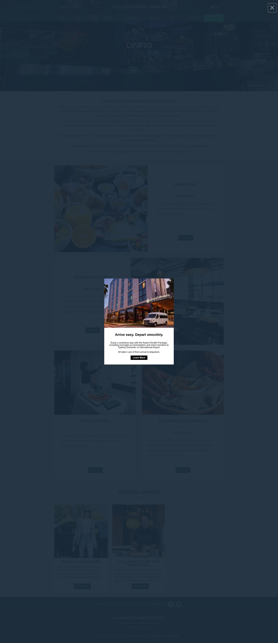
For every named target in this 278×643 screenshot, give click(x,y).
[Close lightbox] (272, 7)
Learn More (139, 357)
